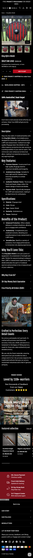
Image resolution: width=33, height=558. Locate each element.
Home (3, 12)
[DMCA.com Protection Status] (5, 500)
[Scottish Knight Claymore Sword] (9, 439)
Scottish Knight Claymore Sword (8, 450)
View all (28, 428)
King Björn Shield (10, 12)
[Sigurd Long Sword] (24, 439)
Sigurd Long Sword (24, 448)
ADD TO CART (22, 71)
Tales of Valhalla (9, 554)
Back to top (16, 504)
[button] (27, 8)
